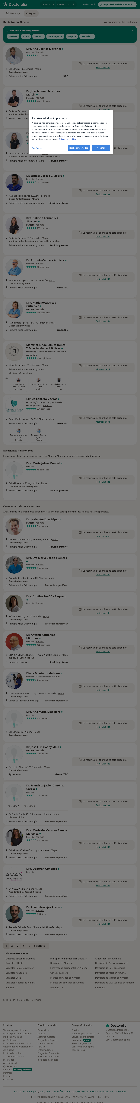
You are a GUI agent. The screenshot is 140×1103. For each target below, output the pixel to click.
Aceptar (101, 148)
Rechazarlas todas (78, 148)
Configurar (37, 148)
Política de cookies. (67, 139)
